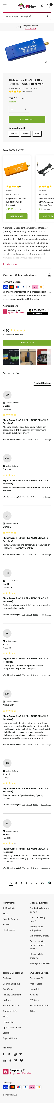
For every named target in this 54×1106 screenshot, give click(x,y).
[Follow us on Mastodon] (21, 1060)
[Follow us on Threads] (10, 1060)
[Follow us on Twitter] (9, 1054)
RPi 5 (37, 133)
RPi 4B (26, 133)
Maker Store (36, 983)
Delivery (7, 978)
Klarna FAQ (9, 1021)
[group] (27, 331)
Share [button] (35, 439)
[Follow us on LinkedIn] (4, 1060)
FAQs (5, 913)
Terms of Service (11, 1005)
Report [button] (29, 439)
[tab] (42, 383)
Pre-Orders (8, 989)
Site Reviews (9, 930)
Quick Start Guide (12, 1027)
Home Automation (39, 1005)
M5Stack (34, 1000)
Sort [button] (5, 373)
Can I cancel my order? (37, 919)
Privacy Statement (12, 994)
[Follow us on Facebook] (3, 1054)
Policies (7, 1000)
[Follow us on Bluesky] (15, 1060)
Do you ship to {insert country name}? (37, 945)
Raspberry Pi (36, 978)
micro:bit (34, 989)
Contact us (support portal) (40, 910)
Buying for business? (40, 963)
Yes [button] (23, 439)
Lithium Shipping (11, 983)
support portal (30, 28)
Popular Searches (11, 919)
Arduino (34, 994)
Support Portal (10, 1038)
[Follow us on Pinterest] (20, 1054)
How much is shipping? (36, 956)
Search (6, 924)
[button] (11, 357)
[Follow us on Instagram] (15, 1054)
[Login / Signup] (42, 5)
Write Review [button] (27, 343)
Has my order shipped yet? (36, 928)
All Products (9, 908)
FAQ (5, 1016)
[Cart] (49, 6)
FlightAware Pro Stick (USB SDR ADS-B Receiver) (16, 201)
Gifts (32, 1011)
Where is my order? (39, 935)
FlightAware (15, 88)
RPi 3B (14, 133)
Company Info (10, 1011)
